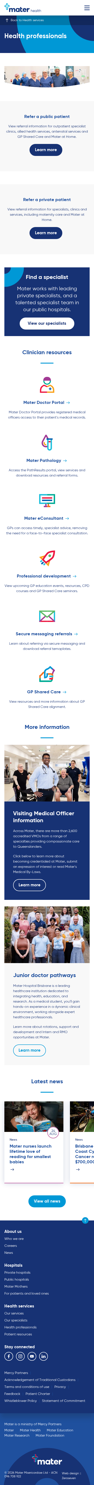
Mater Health (30, 1430)
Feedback (12, 1394)
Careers (10, 1246)
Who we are (14, 1239)
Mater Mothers (16, 1286)
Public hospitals (16, 1280)
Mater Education (60, 1430)
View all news (47, 1201)
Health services (19, 1306)
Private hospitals (17, 1273)
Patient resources (18, 1334)
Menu (87, 7)
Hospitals (13, 1265)
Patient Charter (38, 1394)
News (8, 1253)
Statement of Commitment (63, 1401)
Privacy (60, 1387)
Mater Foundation (50, 1435)
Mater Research (17, 1435)
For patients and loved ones (26, 1293)
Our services (14, 1313)
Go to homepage (22, 7)
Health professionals (20, 1327)
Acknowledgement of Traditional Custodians (39, 1380)
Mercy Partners (16, 1373)
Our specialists (15, 1320)
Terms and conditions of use (26, 1387)
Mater (9, 1430)
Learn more (46, 150)
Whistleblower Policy (20, 1401)
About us (13, 1232)
